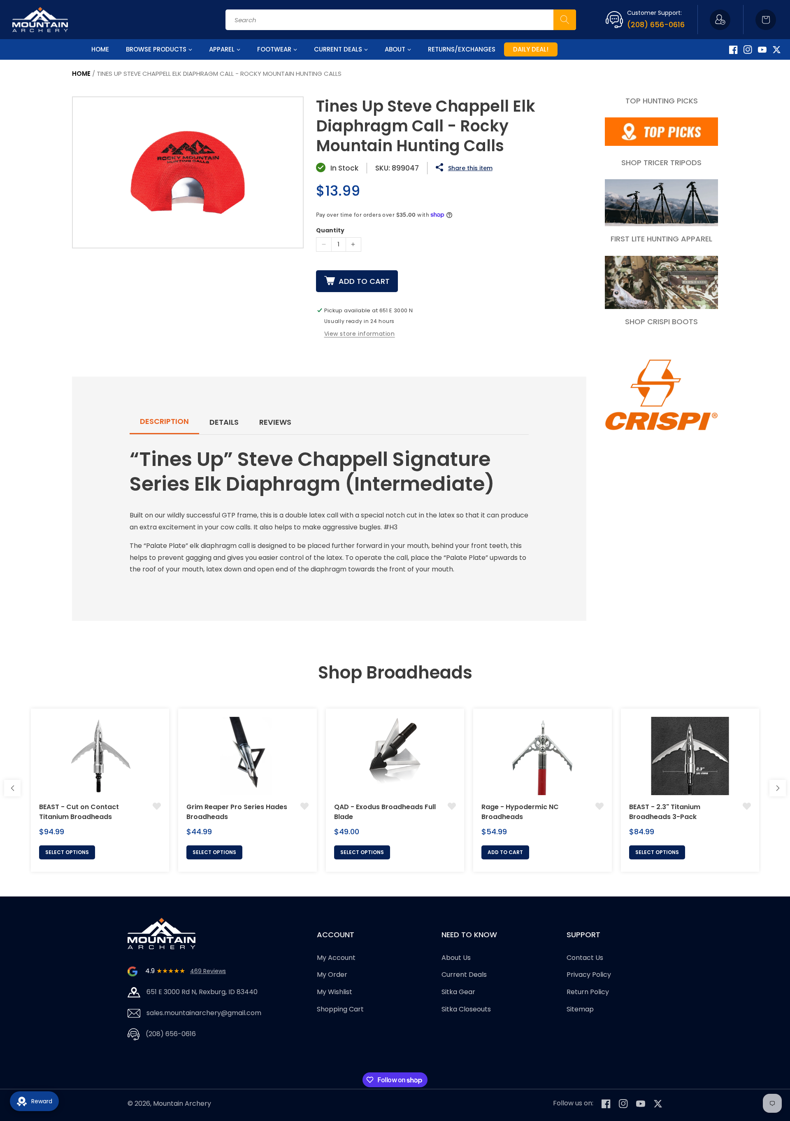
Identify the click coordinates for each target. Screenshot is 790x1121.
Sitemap (580, 1009)
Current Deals (464, 975)
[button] (765, 19)
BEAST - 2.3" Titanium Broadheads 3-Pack (664, 811)
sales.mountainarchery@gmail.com (203, 1013)
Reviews (275, 422)
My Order (332, 975)
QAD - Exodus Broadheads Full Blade (385, 811)
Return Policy (588, 992)
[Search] (564, 19)
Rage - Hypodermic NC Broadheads (520, 811)
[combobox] (400, 19)
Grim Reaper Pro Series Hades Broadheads (236, 811)
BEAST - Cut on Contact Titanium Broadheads (79, 811)
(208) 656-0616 (656, 24)
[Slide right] (777, 788)
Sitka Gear (458, 992)
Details (224, 422)
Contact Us (585, 957)
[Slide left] (12, 788)
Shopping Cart (340, 1009)
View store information (359, 334)
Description (164, 421)
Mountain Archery (182, 1103)
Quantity (330, 230)
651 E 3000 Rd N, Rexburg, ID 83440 (202, 992)
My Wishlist (334, 992)
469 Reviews (208, 971)
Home (81, 73)
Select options (67, 852)
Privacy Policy (589, 975)
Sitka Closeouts (466, 1009)
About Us (456, 957)
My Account (336, 957)
